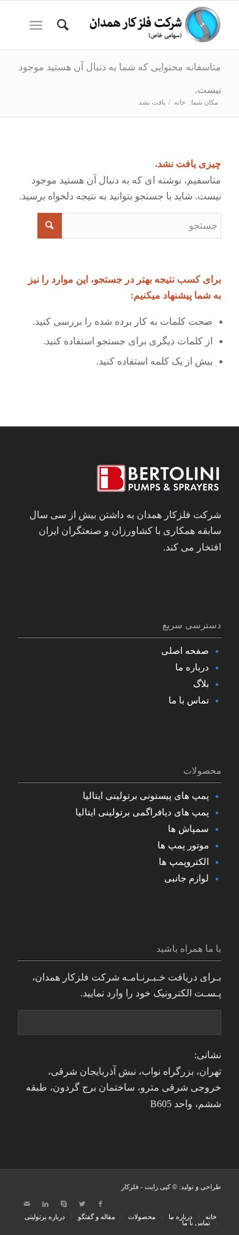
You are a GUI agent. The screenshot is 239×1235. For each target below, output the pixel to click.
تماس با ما (189, 700)
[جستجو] (61, 25)
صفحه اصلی (185, 651)
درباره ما (192, 667)
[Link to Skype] (64, 1204)
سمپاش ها (188, 829)
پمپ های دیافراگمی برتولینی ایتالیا (142, 812)
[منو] (38, 25)
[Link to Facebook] (100, 1204)
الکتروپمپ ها (184, 862)
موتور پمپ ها (183, 845)
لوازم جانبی (186, 878)
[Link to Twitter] (82, 1204)
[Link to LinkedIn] (45, 1204)
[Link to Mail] (27, 1204)
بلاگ (201, 684)
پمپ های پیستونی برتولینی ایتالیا (146, 796)
